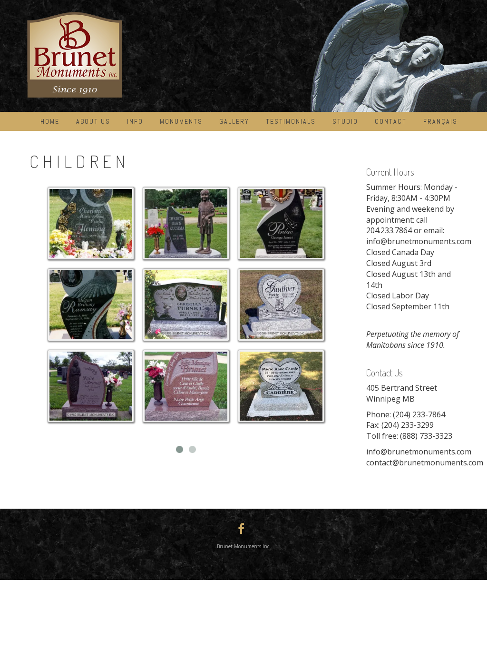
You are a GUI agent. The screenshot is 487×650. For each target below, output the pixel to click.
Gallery (234, 121)
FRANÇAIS (440, 121)
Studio (345, 121)
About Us (93, 121)
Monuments (181, 121)
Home (49, 121)
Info (135, 121)
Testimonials (291, 121)
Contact (391, 121)
